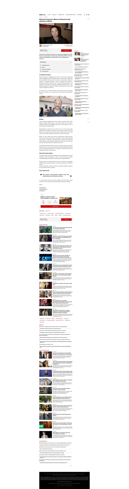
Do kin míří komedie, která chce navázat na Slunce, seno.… (82, 78)
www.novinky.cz (42, 187)
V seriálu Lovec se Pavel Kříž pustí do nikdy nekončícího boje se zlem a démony (53, 330)
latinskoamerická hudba (51, 320)
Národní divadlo (67, 213)
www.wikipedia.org (43, 189)
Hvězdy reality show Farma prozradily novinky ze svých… (81, 90)
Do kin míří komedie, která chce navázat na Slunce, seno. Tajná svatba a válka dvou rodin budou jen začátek (55, 457)
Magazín (82, 52)
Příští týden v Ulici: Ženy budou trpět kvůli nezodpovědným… (82, 108)
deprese (60, 215)
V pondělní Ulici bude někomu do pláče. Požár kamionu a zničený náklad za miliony (53, 462)
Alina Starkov (66, 318)
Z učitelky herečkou (45, 65)
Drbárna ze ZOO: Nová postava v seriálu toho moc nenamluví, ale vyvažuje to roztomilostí (54, 339)
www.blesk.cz (42, 190)
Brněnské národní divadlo (60, 213)
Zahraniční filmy (61, 14)
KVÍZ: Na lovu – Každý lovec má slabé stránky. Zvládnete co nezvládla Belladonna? (53, 326)
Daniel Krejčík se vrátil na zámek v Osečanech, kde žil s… (80, 102)
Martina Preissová (43, 213)
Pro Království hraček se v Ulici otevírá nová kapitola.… (81, 96)
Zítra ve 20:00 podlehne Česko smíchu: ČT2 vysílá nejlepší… (81, 72)
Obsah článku (43, 62)
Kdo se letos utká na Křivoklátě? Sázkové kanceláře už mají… (82, 105)
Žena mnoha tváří (45, 71)
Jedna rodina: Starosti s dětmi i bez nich (46, 344)
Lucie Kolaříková (45, 46)
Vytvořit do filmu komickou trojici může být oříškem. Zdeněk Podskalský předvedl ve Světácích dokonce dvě (55, 342)
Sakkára (53, 318)
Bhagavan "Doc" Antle (59, 320)
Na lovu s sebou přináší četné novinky (46, 448)
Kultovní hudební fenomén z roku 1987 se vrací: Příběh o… (82, 87)
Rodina (43, 67)
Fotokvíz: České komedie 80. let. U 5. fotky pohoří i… (81, 93)
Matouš (56, 215)
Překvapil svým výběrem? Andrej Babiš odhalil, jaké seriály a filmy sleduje (52, 454)
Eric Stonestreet (42, 320)
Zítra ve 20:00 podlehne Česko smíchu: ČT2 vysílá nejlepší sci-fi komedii (52, 452)
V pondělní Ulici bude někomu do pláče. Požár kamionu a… (81, 84)
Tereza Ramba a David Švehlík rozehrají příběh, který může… (81, 81)
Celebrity (49, 14)
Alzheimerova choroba (66, 215)
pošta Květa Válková (59, 318)
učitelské (51, 76)
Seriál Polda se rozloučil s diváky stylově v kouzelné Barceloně (50, 328)
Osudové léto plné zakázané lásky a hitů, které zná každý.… (82, 99)
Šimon (52, 215)
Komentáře (67, 50)
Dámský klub (42, 322)
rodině (70, 161)
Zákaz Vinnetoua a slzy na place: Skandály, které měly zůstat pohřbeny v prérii (53, 450)
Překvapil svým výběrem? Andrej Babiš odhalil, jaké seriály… (81, 75)
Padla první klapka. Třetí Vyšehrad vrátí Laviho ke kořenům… (81, 114)
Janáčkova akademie (50, 213)
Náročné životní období (46, 69)
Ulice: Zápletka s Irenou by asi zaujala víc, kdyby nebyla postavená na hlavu (52, 332)
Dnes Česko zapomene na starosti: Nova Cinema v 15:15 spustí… (85, 54)
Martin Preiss (42, 215)
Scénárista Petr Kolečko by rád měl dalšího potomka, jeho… (85, 60)
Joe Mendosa (42, 318)
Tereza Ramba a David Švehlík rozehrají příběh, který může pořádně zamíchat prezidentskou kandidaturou (55, 460)
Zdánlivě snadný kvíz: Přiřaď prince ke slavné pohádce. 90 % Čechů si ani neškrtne (53, 337)
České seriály (79, 14)
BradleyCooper (67, 320)
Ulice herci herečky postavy (71, 14)
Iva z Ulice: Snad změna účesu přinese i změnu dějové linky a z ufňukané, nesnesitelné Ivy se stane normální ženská (55, 335)
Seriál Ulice (54, 14)
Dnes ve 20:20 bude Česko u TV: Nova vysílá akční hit (81, 111)
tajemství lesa (48, 318)
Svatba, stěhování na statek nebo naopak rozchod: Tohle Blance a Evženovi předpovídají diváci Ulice (55, 347)
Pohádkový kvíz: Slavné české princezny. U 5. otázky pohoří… (82, 64)
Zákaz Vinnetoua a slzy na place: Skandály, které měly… (80, 69)
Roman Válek (48, 215)
